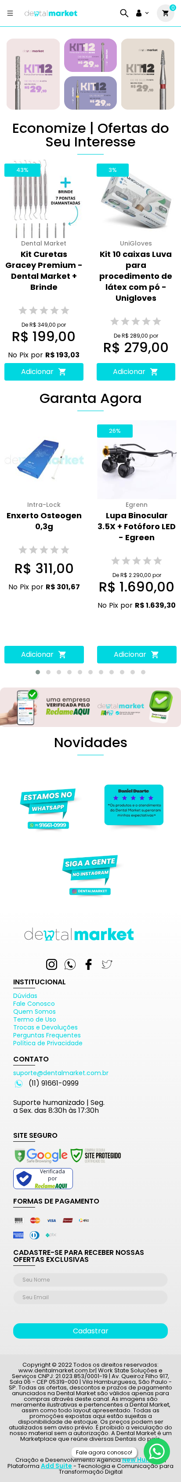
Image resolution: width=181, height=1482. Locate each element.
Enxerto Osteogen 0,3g (44, 521)
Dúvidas (25, 995)
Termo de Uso (34, 1019)
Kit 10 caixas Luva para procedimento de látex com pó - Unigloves (135, 276)
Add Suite (56, 1465)
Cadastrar (91, 1331)
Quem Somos (34, 1011)
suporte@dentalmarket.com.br (61, 1073)
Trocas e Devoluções (45, 1027)
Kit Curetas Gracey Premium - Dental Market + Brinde (44, 270)
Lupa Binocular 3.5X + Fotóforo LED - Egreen (137, 526)
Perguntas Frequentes (47, 1035)
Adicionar (37, 372)
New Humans (142, 1459)
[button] (38, 672)
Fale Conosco (34, 1003)
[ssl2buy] (67, 1164)
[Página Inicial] (51, 16)
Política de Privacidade (48, 1043)
